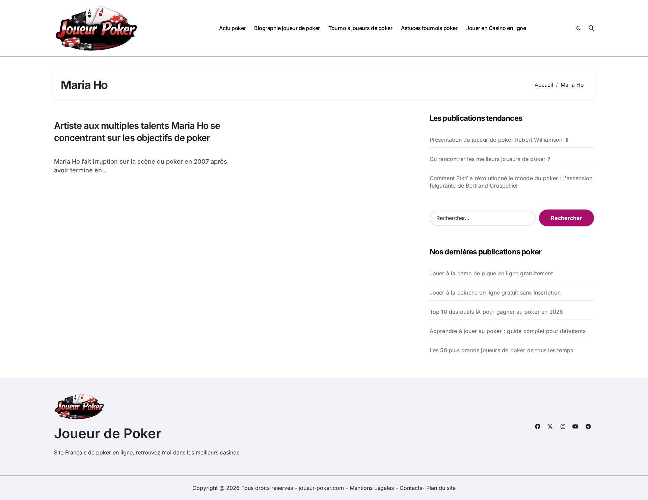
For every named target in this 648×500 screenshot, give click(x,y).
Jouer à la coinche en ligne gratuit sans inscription (495, 292)
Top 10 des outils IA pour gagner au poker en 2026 (496, 311)
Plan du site (441, 487)
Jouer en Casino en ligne (496, 28)
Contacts (411, 487)
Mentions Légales (373, 487)
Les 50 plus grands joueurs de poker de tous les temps (501, 350)
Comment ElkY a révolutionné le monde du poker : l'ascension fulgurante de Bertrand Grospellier (511, 182)
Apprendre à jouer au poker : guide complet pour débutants (508, 331)
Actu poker (232, 28)
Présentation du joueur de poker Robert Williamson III (499, 139)
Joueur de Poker (107, 433)
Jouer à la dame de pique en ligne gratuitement (491, 273)
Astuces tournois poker (429, 28)
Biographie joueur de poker (287, 28)
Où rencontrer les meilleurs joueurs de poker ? (490, 159)
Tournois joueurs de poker (360, 28)
